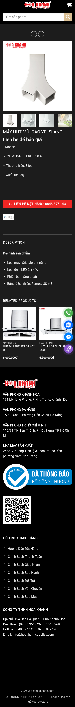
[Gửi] (68, 17)
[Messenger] (68, 336)
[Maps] (68, 349)
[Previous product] (41, 34)
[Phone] (68, 312)
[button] (5, 5)
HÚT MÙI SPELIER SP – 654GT (53, 348)
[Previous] (9, 76)
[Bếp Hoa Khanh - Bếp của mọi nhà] (37, 5)
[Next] (65, 76)
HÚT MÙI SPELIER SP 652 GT (19, 348)
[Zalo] (68, 324)
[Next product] (34, 34)
